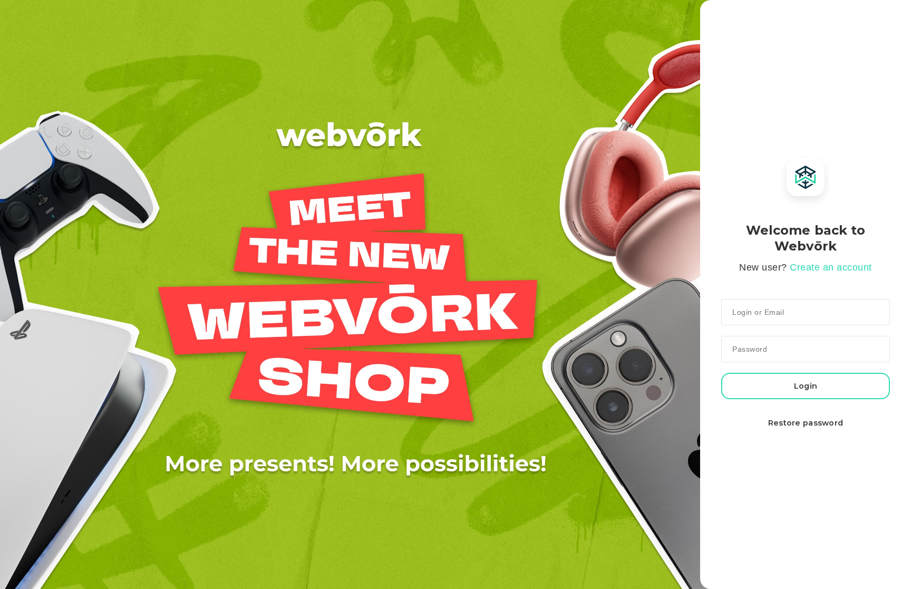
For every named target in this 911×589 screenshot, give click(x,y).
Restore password (806, 423)
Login (805, 386)
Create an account (831, 267)
